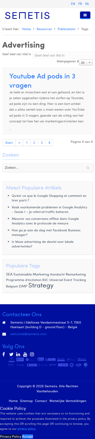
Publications (66, 29)
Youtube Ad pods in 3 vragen (42, 80)
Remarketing (76, 274)
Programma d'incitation (24, 280)
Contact (41, 401)
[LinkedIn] (18, 354)
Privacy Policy (10, 436)
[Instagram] (32, 354)
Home (26, 29)
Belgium (12, 286)
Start (9, 143)
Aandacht (57, 274)
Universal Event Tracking (67, 279)
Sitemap (26, 401)
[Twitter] (11, 354)
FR (80, 3)
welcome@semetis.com (28, 334)
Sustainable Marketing (31, 274)
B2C (45, 279)
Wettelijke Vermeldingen (67, 401)
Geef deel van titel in (17, 54)
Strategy (40, 284)
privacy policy (27, 428)
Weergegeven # (68, 61)
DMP (23, 285)
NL (87, 3)
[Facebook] (4, 354)
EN (73, 3)
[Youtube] (25, 354)
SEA (9, 273)
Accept (27, 436)
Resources (44, 29)
